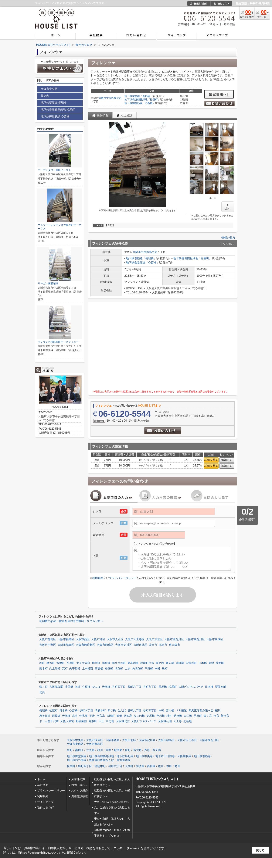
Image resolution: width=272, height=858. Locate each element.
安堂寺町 (191, 663)
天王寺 (177, 721)
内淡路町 (137, 668)
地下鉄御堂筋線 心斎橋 (55, 116)
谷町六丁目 (134, 686)
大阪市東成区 (215, 639)
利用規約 (97, 578)
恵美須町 (44, 715)
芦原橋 (160, 715)
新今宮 (225, 715)
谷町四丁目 (119, 686)
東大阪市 (174, 644)
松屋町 (154, 99)
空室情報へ (218, 94)
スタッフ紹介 (79, 790)
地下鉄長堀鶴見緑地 (136, 99)
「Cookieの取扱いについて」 (44, 852)
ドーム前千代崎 (49, 721)
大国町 (110, 715)
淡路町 (119, 668)
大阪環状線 (184, 756)
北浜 (42, 692)
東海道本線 (123, 760)
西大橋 (170, 710)
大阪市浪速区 (154, 639)
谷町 (42, 663)
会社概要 (42, 785)
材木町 (51, 663)
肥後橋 (178, 715)
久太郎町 (54, 668)
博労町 (96, 663)
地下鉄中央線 (144, 756)
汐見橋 (83, 715)
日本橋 (202, 663)
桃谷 (169, 715)
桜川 (218, 710)
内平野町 (74, 668)
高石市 (163, 644)
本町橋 (180, 663)
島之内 (118, 97)
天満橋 (106, 686)
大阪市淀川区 (123, 644)
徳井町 (220, 663)
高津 (211, 663)
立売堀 (90, 750)
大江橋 (188, 715)
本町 (157, 668)
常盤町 (61, 663)
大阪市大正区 (115, 639)
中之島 (110, 721)
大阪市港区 (98, 639)
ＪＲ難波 (181, 710)
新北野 (137, 750)
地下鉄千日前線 (165, 756)
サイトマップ (45, 802)
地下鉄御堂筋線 (133, 103)
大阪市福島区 (66, 639)
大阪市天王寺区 (134, 639)
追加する (226, 459)
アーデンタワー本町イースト (54, 170)
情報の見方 (228, 237)
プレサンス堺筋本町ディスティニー (58, 341)
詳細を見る (211, 459)
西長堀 (56, 715)
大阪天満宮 (67, 721)
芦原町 (198, 715)
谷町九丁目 (150, 686)
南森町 (93, 721)
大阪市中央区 (106, 97)
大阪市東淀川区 (195, 639)
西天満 (157, 750)
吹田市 (153, 644)
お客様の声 (78, 779)
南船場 (106, 663)
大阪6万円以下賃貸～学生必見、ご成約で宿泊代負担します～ (112, 807)
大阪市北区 (140, 644)
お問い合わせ (79, 785)
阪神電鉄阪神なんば (101, 760)
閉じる (260, 850)
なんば (96, 686)
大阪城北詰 (123, 721)
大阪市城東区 (66, 644)
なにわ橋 (139, 715)
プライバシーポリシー (122, 578)
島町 (164, 668)
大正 (101, 721)
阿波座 (128, 715)
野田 (177, 766)
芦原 (147, 750)
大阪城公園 (56, 686)
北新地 (187, 721)
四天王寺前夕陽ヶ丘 (200, 710)
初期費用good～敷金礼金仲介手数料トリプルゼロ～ (71, 621)
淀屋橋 (69, 686)
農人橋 (170, 663)
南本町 (43, 668)
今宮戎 (100, 715)
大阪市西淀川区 (174, 639)
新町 (127, 750)
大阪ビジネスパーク (190, 686)
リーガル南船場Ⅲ (48, 283)
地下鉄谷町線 (125, 756)
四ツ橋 (112, 710)
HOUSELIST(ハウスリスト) (157, 779)
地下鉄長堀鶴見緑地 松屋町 (58, 109)
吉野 (108, 750)
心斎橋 (149, 103)
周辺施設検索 (79, 796)
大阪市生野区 (47, 644)
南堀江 (79, 750)
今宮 (216, 715)
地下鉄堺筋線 (132, 96)
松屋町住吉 (147, 663)
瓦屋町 (71, 663)
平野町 (149, 668)
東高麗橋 (133, 663)
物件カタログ (45, 807)
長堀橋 (146, 96)
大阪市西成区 (105, 644)
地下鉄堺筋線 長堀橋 (54, 102)
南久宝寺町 (119, 663)
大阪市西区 (83, 639)
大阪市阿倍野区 (85, 644)
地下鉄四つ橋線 (76, 760)
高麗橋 (99, 668)
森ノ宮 (43, 686)
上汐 (127, 668)
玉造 (92, 715)
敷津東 (118, 750)
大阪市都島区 (47, 639)
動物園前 (81, 721)
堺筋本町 (220, 686)
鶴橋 (119, 715)
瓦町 (65, 668)
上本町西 (87, 668)
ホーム (41, 779)
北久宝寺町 (83, 663)
